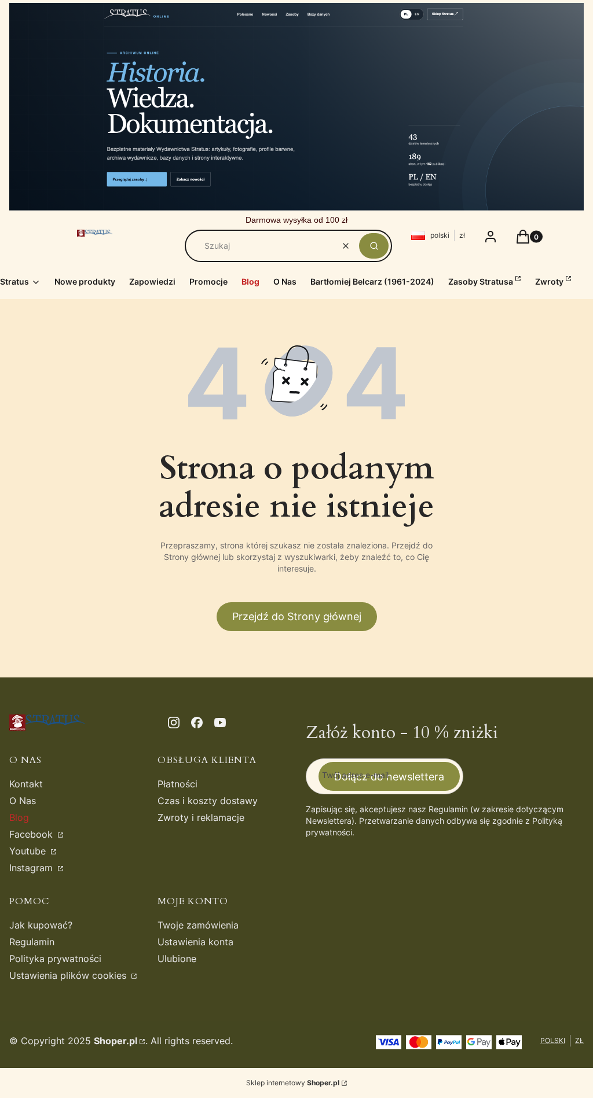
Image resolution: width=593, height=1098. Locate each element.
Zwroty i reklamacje (201, 817)
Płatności (177, 784)
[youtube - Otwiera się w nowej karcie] (220, 722)
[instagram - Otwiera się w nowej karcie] (174, 722)
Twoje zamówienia (198, 925)
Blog (19, 817)
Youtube (29, 851)
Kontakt (26, 784)
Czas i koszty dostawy (208, 800)
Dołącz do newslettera (389, 777)
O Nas (22, 800)
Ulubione (177, 958)
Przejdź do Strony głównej (296, 616)
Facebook (32, 834)
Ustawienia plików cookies (69, 975)
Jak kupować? (40, 925)
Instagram (32, 868)
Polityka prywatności (55, 958)
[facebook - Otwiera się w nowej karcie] (197, 722)
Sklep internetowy (292, 1082)
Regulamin (31, 942)
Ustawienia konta (195, 942)
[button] (374, 246)
